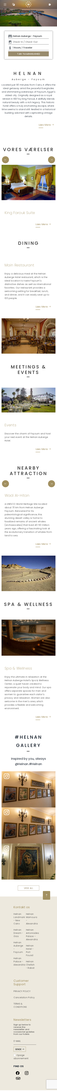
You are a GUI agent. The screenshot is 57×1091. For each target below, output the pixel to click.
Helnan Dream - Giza (18, 933)
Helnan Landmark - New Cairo (19, 918)
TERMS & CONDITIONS (20, 1005)
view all (28, 888)
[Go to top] (46, 895)
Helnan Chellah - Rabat (30, 964)
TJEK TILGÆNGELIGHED (28, 53)
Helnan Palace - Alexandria (19, 961)
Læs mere (45, 124)
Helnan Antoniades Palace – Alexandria (32, 934)
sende (18, 1049)
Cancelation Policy (24, 997)
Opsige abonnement (21, 1057)
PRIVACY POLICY (22, 991)
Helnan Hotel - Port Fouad (30, 950)
